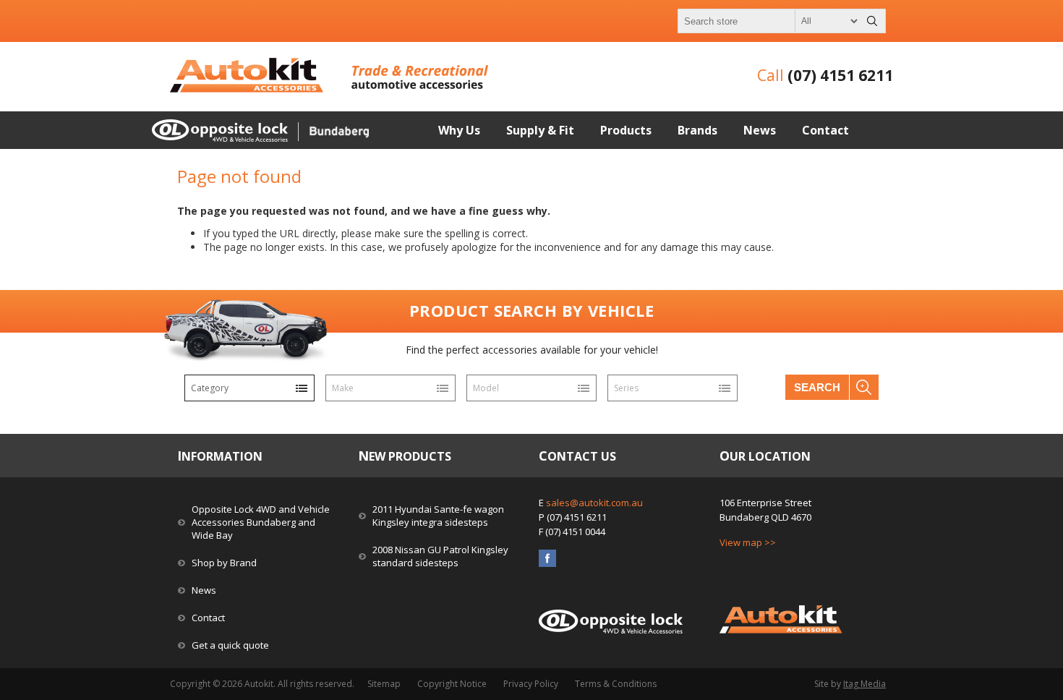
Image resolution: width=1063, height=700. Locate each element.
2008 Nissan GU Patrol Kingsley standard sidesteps (440, 556)
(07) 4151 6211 (840, 75)
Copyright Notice (452, 684)
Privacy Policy (530, 684)
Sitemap (384, 684)
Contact (208, 617)
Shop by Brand (224, 562)
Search (817, 387)
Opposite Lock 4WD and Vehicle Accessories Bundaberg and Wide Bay (261, 522)
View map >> (748, 542)
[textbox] (768, 21)
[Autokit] (248, 88)
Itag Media (864, 684)
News (204, 590)
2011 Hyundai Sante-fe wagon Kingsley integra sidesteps (438, 516)
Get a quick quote (230, 645)
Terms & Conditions (616, 684)
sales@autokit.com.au (594, 502)
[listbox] (249, 388)
